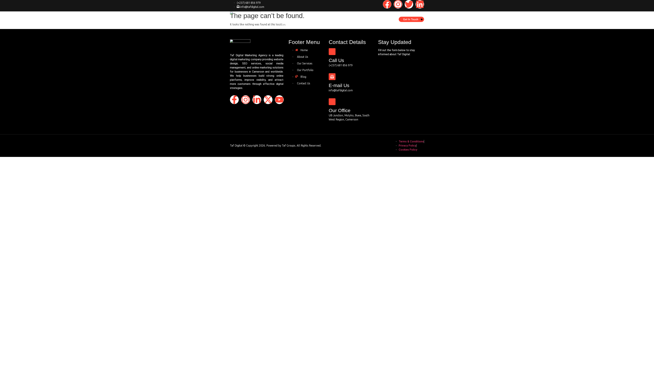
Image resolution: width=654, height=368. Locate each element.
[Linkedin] (420, 4)
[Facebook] (387, 4)
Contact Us (367, 24)
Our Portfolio (337, 24)
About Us (297, 24)
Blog (352, 24)
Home (283, 24)
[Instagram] (398, 4)
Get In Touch (410, 19)
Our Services (316, 24)
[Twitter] (409, 4)
